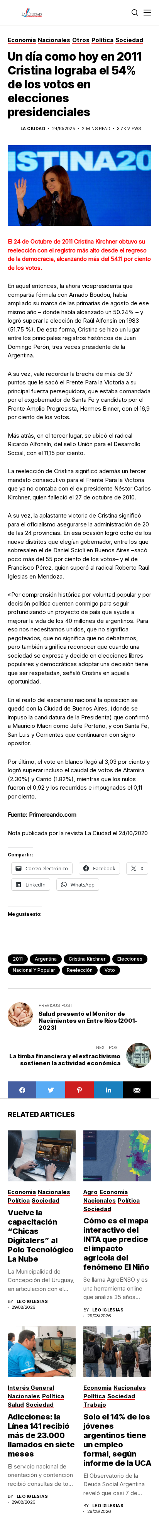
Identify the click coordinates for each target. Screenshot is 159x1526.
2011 (18, 959)
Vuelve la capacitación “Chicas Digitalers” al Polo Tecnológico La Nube (41, 1236)
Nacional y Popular (34, 970)
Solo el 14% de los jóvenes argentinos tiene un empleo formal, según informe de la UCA (117, 1440)
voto (110, 970)
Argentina (46, 959)
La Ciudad (32, 128)
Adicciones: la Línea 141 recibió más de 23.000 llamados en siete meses (41, 1435)
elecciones (129, 959)
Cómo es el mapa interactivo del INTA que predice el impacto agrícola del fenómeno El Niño (116, 1244)
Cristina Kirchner (87, 959)
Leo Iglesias (32, 1301)
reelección (80, 970)
